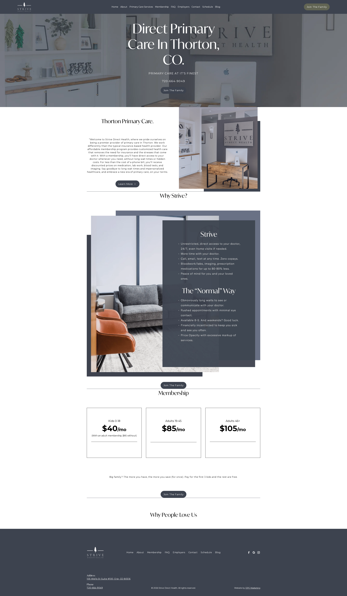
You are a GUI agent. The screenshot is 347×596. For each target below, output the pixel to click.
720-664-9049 (95, 588)
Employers (183, 7)
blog (217, 7)
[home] (24, 7)
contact (196, 7)
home (115, 7)
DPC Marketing (252, 588)
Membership (162, 7)
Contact (193, 552)
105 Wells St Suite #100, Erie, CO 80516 (109, 579)
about (123, 7)
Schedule (207, 7)
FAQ (173, 7)
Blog (218, 552)
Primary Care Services (141, 7)
